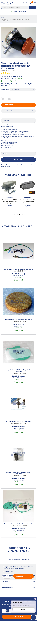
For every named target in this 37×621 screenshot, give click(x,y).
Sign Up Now (18, 617)
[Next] (34, 42)
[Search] (32, 7)
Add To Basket (8, 105)
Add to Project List (8, 111)
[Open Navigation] (35, 3)
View (15, 264)
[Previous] (2, 42)
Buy (25, 264)
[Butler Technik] (7, 3)
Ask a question (18, 159)
